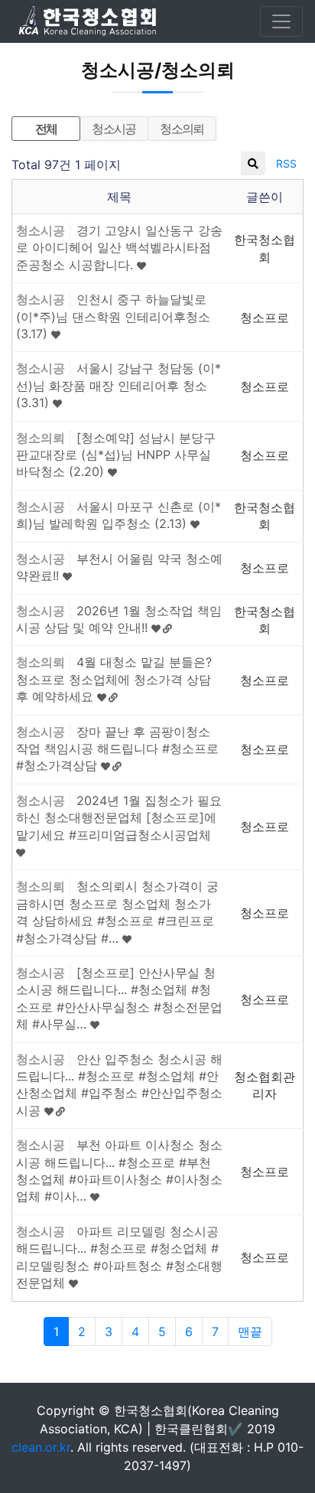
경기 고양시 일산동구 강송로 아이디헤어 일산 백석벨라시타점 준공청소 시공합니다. (119, 247)
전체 (46, 128)
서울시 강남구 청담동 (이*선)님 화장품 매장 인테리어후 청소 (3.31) (118, 385)
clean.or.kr (40, 1447)
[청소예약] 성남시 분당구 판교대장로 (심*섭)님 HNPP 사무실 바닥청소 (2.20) (116, 455)
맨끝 (250, 1331)
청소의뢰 (182, 128)
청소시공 (114, 128)
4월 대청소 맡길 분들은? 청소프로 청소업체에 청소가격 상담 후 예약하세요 (114, 679)
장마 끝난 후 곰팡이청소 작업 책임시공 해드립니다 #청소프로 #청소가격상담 (117, 749)
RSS (286, 163)
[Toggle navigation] (281, 21)
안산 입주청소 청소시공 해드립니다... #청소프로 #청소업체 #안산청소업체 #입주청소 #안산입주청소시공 (119, 1084)
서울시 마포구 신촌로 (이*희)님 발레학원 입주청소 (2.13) (118, 515)
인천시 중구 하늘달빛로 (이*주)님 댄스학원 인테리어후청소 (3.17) (113, 316)
